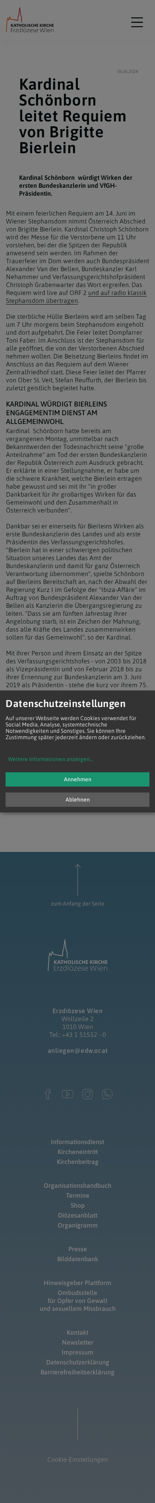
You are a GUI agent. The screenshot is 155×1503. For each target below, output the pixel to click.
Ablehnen (78, 800)
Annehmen (77, 780)
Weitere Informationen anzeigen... (50, 759)
